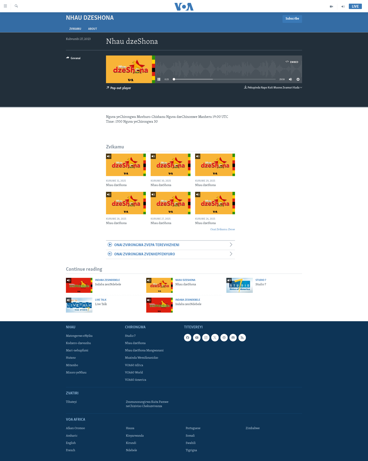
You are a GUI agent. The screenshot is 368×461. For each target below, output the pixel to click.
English (71, 443)
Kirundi (131, 443)
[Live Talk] (79, 305)
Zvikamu (75, 29)
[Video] (331, 6)
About (92, 29)
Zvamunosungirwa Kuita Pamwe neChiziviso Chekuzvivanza (147, 404)
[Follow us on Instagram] (205, 337)
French (70, 450)
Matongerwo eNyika (79, 336)
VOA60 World (134, 372)
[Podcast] (224, 337)
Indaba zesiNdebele (107, 280)
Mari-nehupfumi (77, 350)
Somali (190, 435)
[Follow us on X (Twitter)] (215, 337)
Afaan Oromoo (75, 428)
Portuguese (193, 428)
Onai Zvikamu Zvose (222, 229)
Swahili (191, 443)
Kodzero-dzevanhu (78, 343)
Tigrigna (191, 450)
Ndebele (131, 450)
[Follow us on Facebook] (187, 337)
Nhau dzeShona (185, 280)
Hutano (71, 358)
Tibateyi (71, 402)
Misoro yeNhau (76, 372)
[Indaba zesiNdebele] (79, 285)
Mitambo (72, 365)
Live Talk (100, 300)
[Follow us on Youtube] (196, 337)
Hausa (130, 428)
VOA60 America (135, 380)
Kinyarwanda (135, 435)
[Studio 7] (239, 285)
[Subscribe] (233, 337)
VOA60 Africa (134, 365)
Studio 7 (260, 280)
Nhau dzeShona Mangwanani (144, 350)
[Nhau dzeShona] (126, 165)
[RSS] (242, 337)
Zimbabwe (253, 428)
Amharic (71, 435)
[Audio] (343, 6)
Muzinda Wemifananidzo (141, 358)
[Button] (73, 59)
